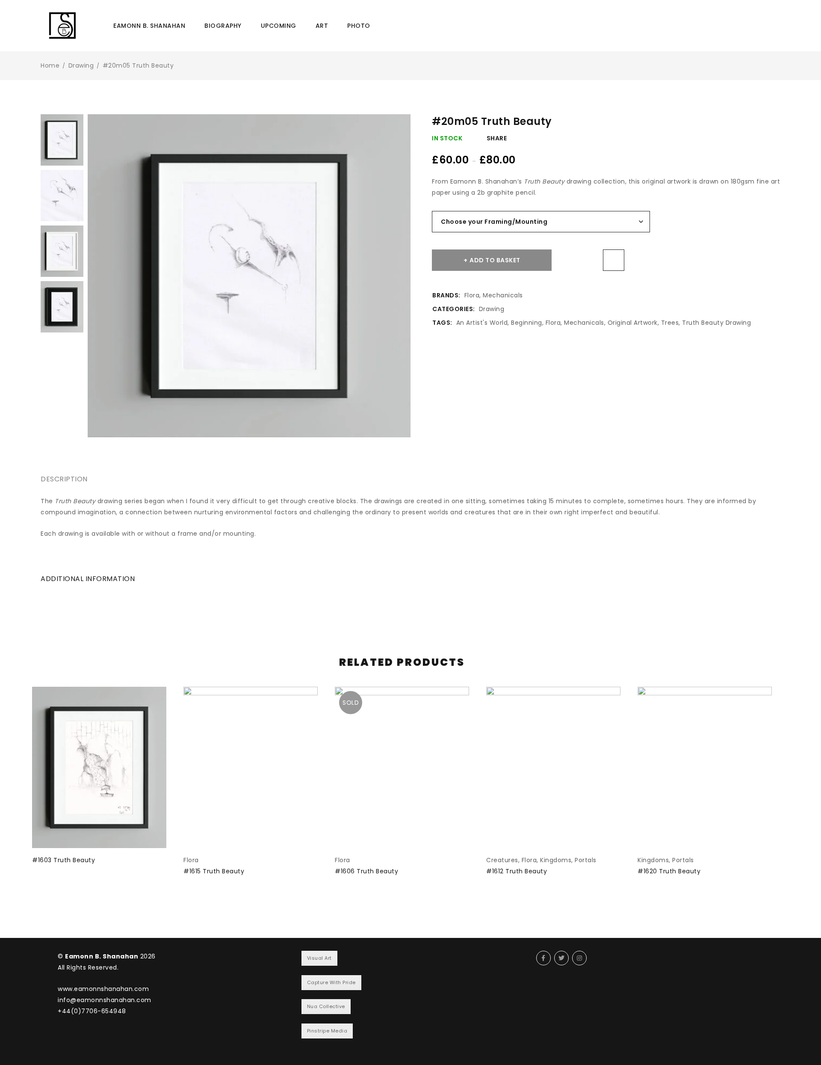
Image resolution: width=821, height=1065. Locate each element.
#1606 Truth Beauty (366, 871)
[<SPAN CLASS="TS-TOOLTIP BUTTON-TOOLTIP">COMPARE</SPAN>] (613, 260)
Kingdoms (555, 860)
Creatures (502, 860)
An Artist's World (482, 322)
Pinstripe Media (327, 1030)
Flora (472, 295)
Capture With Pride (331, 982)
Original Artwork (633, 322)
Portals (586, 860)
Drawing (81, 65)
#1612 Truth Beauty (516, 871)
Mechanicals (503, 295)
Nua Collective (326, 1006)
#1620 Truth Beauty (669, 871)
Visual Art (319, 958)
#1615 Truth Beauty (213, 871)
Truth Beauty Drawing (716, 322)
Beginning (526, 322)
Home (50, 65)
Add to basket (495, 260)
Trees (670, 322)
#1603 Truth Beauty (63, 860)
